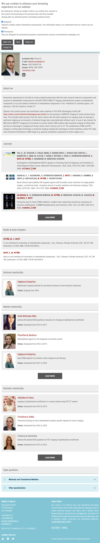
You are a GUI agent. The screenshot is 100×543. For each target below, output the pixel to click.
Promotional (8, 32)
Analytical (7, 22)
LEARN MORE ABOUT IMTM (61, 522)
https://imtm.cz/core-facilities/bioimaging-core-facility (24, 114)
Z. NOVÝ (66, 175)
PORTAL (64, 527)
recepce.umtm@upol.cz (9, 521)
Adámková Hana (26, 397)
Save (18, 42)
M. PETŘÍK (26, 159)
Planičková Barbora (27, 335)
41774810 (26, 169)
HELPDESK (55, 527)
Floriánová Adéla (26, 416)
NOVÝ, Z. (6, 253)
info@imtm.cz (6, 524)
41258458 (54, 188)
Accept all (7, 47)
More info (7, 42)
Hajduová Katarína (27, 281)
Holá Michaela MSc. (27, 316)
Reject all (29, 42)
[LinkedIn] (23, 75)
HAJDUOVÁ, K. (23, 195)
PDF (34, 169)
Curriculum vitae (28, 70)
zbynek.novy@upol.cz (36, 61)
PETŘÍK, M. (7, 239)
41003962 (26, 208)
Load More (50, 217)
